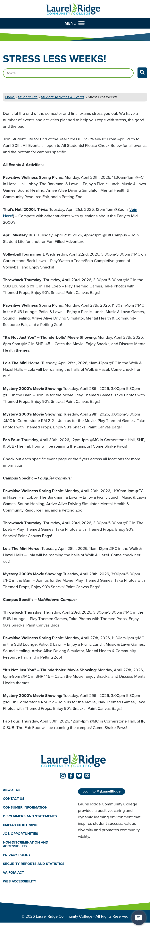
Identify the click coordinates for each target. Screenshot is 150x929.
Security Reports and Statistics (33, 863)
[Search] (142, 72)
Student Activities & (62, 97)
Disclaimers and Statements (30, 816)
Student (28, 97)
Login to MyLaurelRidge (102, 791)
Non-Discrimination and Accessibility (25, 844)
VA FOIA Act (13, 872)
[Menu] (81, 23)
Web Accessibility (19, 881)
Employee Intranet (21, 824)
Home (10, 97)
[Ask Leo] (138, 917)
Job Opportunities (20, 833)
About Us (12, 789)
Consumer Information (25, 807)
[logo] (73, 9)
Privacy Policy (17, 854)
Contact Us (13, 798)
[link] (63, 776)
